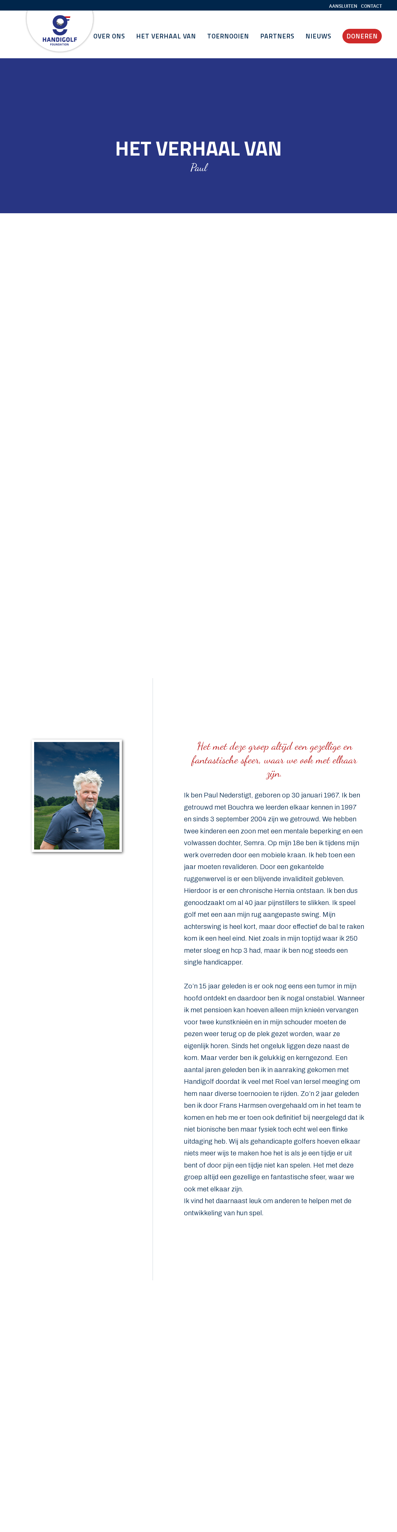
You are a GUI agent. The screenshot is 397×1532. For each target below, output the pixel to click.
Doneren (362, 36)
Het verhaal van (166, 36)
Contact (371, 6)
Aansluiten (343, 6)
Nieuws (318, 36)
